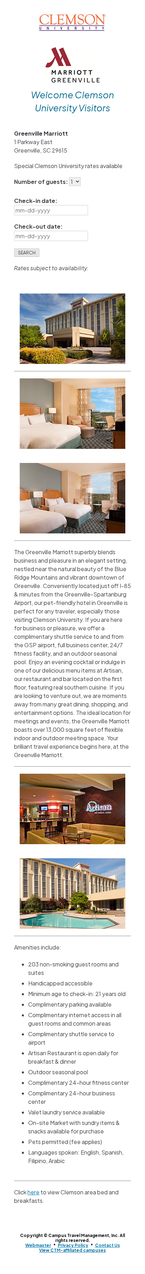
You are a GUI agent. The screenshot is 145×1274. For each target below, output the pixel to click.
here (33, 1192)
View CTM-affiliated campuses (72, 1250)
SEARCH (27, 252)
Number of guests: (41, 181)
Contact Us (107, 1245)
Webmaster (38, 1245)
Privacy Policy (73, 1245)
